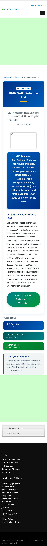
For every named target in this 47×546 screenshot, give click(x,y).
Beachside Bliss (8, 510)
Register (41, 6)
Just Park (5, 507)
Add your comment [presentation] (14, 428)
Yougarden (6, 495)
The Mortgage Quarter (11, 483)
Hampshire (7, 77)
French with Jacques (10, 498)
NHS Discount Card (10, 463)
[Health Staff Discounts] (10, 9)
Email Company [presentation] (13, 433)
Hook (16, 77)
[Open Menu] (42, 13)
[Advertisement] (23, 41)
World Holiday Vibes (10, 492)
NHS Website (7, 472)
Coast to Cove (8, 504)
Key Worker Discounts (11, 469)
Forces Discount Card (11, 459)
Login (33, 6)
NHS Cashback (8, 466)
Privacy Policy (7, 519)
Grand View (6, 501)
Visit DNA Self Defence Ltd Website (23, 299)
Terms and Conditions (11, 522)
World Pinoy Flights (10, 489)
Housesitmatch (8, 486)
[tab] (23, 428)
